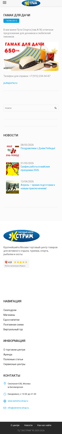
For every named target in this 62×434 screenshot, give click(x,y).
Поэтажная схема (13, 324)
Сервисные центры (14, 364)
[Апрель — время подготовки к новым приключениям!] (12, 187)
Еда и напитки (11, 319)
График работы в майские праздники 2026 (35, 168)
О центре (15, 425)
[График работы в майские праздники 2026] (12, 168)
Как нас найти (44, 425)
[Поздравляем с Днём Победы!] (12, 150)
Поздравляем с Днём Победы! (38, 148)
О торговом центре (14, 349)
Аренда (7, 354)
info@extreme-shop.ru (18, 408)
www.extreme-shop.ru (18, 401)
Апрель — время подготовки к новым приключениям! (38, 187)
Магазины (9, 315)
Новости (28, 425)
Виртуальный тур (13, 329)
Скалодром (9, 310)
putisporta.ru (10, 83)
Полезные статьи (13, 359)
